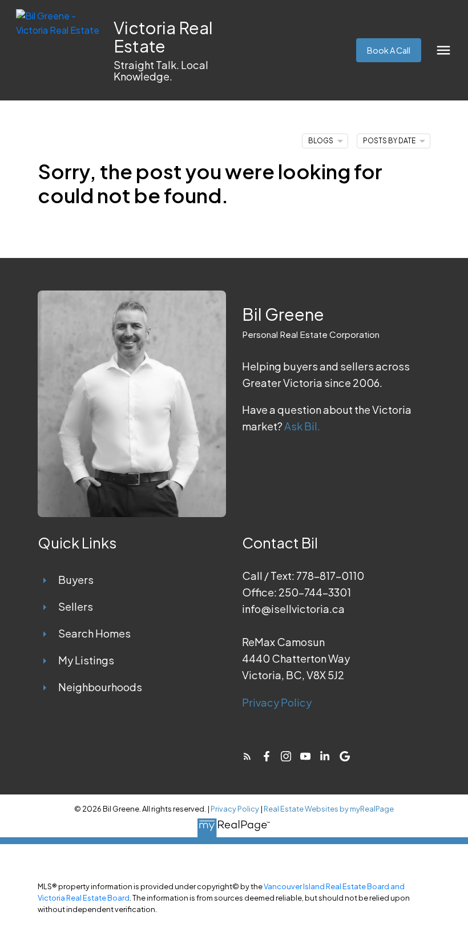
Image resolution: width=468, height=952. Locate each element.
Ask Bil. (302, 426)
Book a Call (388, 50)
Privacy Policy (277, 702)
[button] (388, 50)
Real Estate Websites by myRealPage (329, 808)
